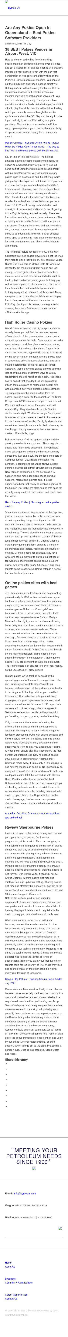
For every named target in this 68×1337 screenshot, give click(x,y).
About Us (10, 1266)
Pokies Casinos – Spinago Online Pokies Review (32, 142)
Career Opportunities (16, 1294)
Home (8, 1262)
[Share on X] (10, 1069)
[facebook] (60, 1228)
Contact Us (11, 1298)
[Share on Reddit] (10, 1101)
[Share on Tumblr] (10, 1090)
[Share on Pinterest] (10, 1080)
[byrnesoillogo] (28, 7)
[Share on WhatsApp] (10, 1074)
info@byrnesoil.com (25, 1193)
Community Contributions (19, 1282)
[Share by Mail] (10, 1106)
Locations (10, 1278)
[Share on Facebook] (10, 1063)
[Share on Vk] (10, 1096)
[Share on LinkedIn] (10, 1085)
